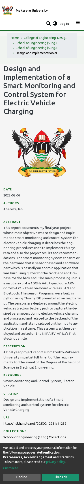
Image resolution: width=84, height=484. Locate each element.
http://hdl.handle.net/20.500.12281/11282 (34, 423)
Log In (65, 24)
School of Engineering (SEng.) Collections (38, 48)
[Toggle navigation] (77, 23)
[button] (55, 23)
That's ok (60, 477)
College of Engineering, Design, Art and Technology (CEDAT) (46, 38)
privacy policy (55, 462)
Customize (10, 468)
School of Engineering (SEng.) (36, 43)
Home (15, 38)
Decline (21, 477)
